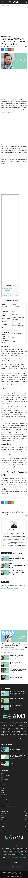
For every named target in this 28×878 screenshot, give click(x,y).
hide (13, 285)
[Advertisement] (14, 21)
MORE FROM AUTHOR (18, 553)
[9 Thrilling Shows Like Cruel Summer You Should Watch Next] (5, 677)
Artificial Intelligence (6, 775)
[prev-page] (2, 578)
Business (3, 777)
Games (3, 784)
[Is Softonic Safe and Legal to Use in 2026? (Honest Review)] (5, 757)
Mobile (3, 790)
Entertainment (8, 5)
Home (2, 5)
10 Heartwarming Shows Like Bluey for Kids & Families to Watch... (13, 644)
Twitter (13, 337)
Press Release (4, 794)
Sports (3, 796)
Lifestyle (3, 788)
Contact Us (10, 872)
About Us (4, 872)
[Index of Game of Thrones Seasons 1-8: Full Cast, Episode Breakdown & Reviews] (5, 749)
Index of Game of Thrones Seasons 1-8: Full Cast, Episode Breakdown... (18, 749)
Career (6, 292)
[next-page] (5, 578)
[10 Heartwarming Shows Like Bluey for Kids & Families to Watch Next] (5, 558)
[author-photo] (14, 527)
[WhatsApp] (12, 49)
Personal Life (8, 293)
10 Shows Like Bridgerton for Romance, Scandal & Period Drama (17, 565)
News (2, 792)
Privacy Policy (21, 872)
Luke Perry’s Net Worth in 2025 (10, 295)
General (9, 36)
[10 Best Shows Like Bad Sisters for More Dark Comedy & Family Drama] (5, 572)
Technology (4, 799)
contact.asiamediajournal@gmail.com (12, 588)
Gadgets (3, 781)
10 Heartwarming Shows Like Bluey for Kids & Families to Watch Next (17, 558)
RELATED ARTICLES (6, 553)
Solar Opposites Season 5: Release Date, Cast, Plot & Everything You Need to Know (20, 513)
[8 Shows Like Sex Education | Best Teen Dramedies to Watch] (5, 670)
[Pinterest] (9, 49)
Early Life (7, 290)
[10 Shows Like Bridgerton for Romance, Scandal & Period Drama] (5, 565)
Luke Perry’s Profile (7, 288)
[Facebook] (2, 49)
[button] (2, 2)
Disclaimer (15, 872)
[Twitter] (6, 49)
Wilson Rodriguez (6, 46)
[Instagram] (12, 867)
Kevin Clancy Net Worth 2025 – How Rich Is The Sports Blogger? (7, 512)
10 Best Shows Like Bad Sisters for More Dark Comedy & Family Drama (17, 572)
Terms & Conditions (11, 873)
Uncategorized (4, 801)
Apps (2, 773)
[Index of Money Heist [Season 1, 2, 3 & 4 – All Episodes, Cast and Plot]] (5, 763)
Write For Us (18, 873)
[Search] (26, 2)
